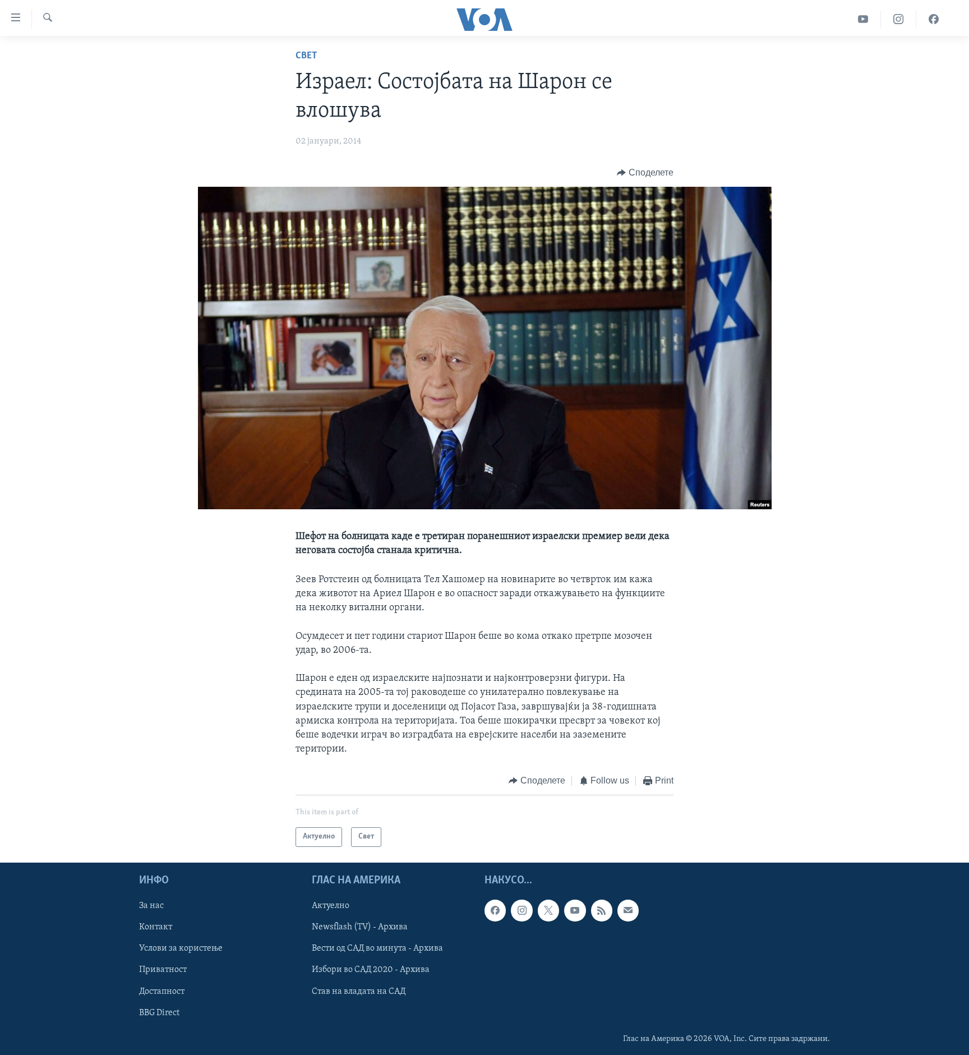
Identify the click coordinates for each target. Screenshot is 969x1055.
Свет (306, 56)
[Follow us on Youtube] (574, 910)
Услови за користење (181, 948)
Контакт (155, 927)
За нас (151, 905)
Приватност (163, 969)
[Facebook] (933, 19)
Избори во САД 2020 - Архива (371, 969)
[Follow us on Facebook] (495, 910)
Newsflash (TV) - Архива (360, 927)
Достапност (161, 991)
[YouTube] (863, 19)
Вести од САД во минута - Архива (377, 948)
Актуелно (330, 905)
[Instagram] (898, 19)
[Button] (645, 172)
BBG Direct (159, 1012)
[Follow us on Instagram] (521, 910)
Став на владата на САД (358, 991)
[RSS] (601, 910)
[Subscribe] (628, 910)
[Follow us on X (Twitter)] (548, 910)
